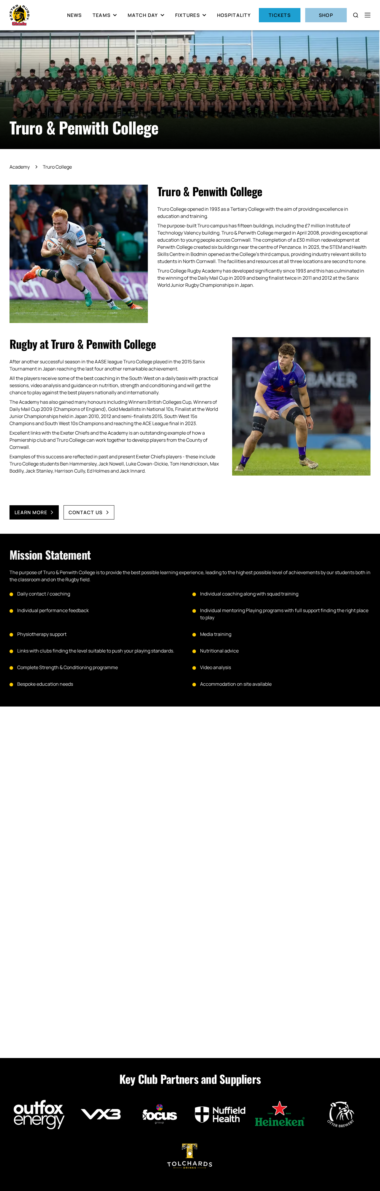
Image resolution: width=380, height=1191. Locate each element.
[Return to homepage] (19, 15)
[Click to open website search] (356, 15)
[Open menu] (367, 15)
